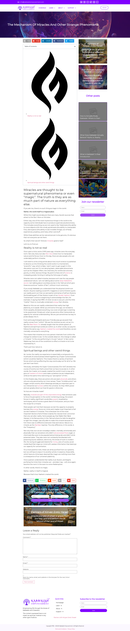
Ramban (38, 425)
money (55, 442)
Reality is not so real (34, 116)
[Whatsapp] (97, 2)
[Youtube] (81, 2)
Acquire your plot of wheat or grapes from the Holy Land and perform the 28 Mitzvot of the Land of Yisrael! (50, 518)
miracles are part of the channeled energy (46, 395)
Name (25, 557)
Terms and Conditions (61, 629)
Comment (27, 537)
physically (64, 379)
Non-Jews (49, 254)
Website (26, 569)
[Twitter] (91, 2)
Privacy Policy (71, 629)
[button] (27, 41)
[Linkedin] (84, 2)
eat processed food (61, 433)
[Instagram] (88, 2)
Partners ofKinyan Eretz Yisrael (92, 45)
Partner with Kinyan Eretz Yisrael (65, 617)
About (60, 8)
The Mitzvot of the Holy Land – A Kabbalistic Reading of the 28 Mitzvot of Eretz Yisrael (92, 173)
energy (55, 302)
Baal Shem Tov (35, 324)
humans (40, 386)
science (68, 273)
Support (71, 8)
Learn (51, 8)
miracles (50, 241)
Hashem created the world (50, 329)
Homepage (42, 8)
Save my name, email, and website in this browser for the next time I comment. (46, 578)
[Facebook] (94, 2)
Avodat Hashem (64, 295)
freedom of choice (36, 373)
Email (25, 563)
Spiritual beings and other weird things (40, 182)
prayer (55, 399)
